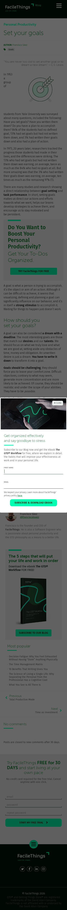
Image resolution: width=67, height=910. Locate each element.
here (20, 495)
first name (8, 468)
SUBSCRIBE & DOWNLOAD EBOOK (33, 502)
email (6, 482)
